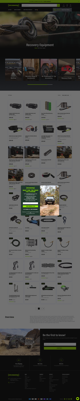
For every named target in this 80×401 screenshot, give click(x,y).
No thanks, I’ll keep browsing (30, 209)
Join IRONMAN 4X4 (30, 206)
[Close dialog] (58, 186)
